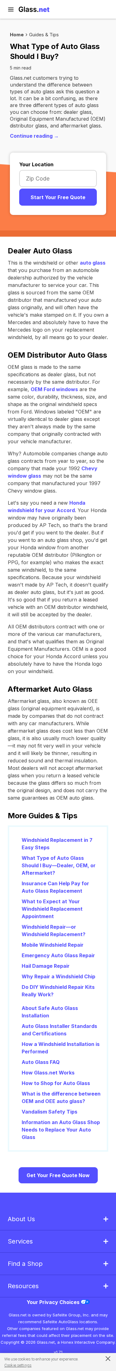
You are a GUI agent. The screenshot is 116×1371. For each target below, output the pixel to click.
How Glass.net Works (48, 1073)
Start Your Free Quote (58, 197)
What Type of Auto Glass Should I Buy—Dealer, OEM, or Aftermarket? (59, 865)
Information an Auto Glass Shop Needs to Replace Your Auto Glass (61, 1129)
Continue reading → (34, 136)
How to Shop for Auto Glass (56, 1083)
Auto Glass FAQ (41, 1062)
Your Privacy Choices (54, 1302)
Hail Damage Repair (46, 966)
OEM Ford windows (54, 389)
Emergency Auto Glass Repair (58, 955)
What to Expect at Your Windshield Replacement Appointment (52, 908)
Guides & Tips (44, 35)
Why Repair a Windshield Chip (58, 976)
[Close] (105, 1358)
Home (17, 35)
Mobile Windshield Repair (53, 945)
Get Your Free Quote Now (58, 1175)
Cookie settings (18, 1365)
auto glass (92, 263)
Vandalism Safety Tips (49, 1112)
